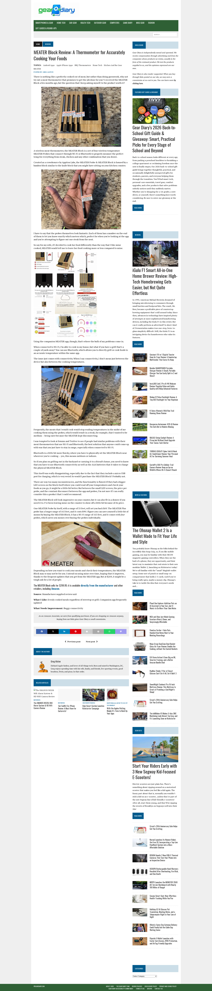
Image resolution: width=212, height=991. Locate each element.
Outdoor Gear (100, 22)
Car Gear (73, 22)
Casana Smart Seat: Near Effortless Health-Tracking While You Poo (163, 897)
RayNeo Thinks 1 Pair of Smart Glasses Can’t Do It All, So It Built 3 (163, 672)
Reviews (37, 700)
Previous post (73, 641)
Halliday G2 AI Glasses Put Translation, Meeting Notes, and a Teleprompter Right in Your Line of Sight (163, 913)
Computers (114, 22)
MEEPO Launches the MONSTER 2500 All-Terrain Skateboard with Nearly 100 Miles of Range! (164, 885)
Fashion (151, 22)
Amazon (55, 588)
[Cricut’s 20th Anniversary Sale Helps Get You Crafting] (139, 705)
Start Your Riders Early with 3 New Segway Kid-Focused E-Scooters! (154, 771)
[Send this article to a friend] (87, 631)
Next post (90, 641)
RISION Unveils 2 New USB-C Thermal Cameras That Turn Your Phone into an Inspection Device (164, 858)
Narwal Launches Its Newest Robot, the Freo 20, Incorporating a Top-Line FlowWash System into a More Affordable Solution (164, 843)
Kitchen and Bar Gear (113, 65)
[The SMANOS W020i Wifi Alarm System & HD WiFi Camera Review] (45, 696)
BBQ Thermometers (83, 65)
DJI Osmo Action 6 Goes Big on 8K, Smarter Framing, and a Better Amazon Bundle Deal (163, 660)
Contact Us (159, 989)
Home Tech (61, 22)
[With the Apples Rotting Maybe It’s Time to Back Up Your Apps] (112, 699)
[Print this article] (98, 631)
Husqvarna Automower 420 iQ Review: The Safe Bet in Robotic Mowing (164, 425)
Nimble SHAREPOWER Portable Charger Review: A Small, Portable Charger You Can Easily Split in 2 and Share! (163, 372)
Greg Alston (48, 72)
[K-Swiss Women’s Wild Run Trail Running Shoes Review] (139, 416)
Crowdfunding (88, 703)
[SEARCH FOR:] (165, 34)
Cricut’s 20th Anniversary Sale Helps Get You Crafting (163, 701)
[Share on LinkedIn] (64, 631)
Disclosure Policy (151, 986)
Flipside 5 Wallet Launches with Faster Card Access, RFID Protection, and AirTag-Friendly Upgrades (163, 941)
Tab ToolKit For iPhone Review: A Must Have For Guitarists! (67, 708)
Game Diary (127, 22)
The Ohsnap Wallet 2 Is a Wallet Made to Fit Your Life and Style (154, 536)
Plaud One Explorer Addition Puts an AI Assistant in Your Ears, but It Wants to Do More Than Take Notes (163, 606)
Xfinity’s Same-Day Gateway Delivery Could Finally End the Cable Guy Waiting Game (163, 927)
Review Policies (137, 986)
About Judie (110, 986)
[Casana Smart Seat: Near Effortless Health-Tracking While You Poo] (139, 901)
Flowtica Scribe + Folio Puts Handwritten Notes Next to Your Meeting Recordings (162, 633)
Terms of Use (140, 989)
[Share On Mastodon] (120, 631)
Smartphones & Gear (44, 22)
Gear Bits (138, 730)
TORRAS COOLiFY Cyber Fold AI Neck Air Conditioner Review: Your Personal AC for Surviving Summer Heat (164, 454)
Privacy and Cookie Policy (167, 986)
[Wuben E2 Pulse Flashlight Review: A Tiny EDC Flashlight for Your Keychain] (139, 402)
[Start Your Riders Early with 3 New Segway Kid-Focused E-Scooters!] (155, 760)
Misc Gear (140, 22)
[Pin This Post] (75, 631)
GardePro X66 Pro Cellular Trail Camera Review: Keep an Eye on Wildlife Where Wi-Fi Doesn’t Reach (163, 467)
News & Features (141, 495)
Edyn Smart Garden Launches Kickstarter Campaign (93, 707)
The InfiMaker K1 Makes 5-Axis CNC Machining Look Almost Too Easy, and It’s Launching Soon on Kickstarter (163, 716)
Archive (149, 989)
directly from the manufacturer (97, 585)
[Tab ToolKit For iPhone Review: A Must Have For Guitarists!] (69, 699)
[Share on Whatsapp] (109, 631)
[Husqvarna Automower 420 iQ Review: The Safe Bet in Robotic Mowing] (139, 429)
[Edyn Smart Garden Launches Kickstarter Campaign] (93, 699)
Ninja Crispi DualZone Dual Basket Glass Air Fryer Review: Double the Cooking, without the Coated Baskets (164, 646)
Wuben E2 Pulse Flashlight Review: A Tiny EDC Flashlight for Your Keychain (164, 398)
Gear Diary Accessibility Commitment (121, 989)
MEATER (37, 69)
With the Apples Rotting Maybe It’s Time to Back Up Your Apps (117, 711)
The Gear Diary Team (122, 986)
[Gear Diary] (57, 10)
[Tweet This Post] (53, 631)
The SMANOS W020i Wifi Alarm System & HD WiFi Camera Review (43, 705)
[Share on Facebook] (41, 631)
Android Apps (49, 65)
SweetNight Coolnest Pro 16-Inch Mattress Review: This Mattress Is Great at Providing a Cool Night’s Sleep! (163, 688)
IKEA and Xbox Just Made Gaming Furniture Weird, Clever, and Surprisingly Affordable (162, 619)
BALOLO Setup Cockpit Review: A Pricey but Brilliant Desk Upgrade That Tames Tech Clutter (162, 440)
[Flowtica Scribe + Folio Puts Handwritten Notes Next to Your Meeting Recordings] (139, 635)
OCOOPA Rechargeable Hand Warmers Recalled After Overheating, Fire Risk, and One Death (164, 871)
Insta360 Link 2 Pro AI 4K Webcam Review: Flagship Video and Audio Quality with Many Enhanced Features (164, 386)
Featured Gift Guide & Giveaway (146, 92)
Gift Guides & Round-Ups (46, 28)
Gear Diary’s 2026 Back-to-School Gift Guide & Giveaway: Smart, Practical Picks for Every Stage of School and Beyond (154, 138)
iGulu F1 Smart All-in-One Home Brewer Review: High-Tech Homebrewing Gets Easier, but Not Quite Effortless (154, 281)
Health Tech (85, 22)
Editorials (111, 703)
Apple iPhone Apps (64, 65)
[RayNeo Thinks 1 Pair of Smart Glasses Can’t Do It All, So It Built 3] (139, 676)
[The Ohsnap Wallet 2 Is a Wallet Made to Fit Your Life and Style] (155, 525)
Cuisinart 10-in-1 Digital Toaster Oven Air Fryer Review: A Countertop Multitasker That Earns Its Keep (163, 357)
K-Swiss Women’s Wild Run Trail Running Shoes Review (162, 412)
